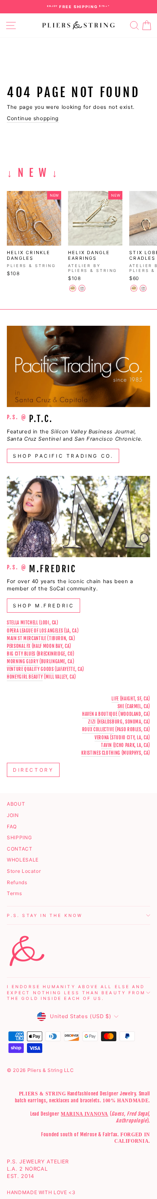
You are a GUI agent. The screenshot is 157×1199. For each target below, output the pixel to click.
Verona (102, 738)
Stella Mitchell (22, 623)
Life (115, 699)
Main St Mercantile (26, 638)
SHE (121, 706)
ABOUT (16, 804)
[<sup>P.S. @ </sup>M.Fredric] (78, 516)
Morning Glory (22, 661)
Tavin (106, 745)
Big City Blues (21, 654)
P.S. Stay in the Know (45, 915)
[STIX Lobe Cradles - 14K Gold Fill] (134, 288)
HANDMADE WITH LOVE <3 (41, 1192)
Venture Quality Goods (30, 669)
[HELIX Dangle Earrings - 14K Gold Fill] (73, 288)
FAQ (12, 826)
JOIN (13, 815)
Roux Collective (98, 729)
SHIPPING (19, 837)
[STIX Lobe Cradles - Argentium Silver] (143, 288)
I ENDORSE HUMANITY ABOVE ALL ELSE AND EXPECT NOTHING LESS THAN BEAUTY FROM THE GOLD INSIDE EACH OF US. (76, 992)
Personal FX (19, 646)
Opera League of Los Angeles (35, 631)
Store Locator (24, 871)
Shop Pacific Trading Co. (63, 456)
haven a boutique (99, 714)
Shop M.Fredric (43, 606)
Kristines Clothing (100, 753)
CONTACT (20, 849)
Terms (14, 893)
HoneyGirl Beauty (25, 677)
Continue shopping (33, 118)
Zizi (92, 722)
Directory (33, 770)
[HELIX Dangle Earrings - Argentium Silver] (82, 288)
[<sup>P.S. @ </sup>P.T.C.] (78, 366)
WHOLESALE (23, 860)
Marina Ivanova (84, 1114)
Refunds (17, 882)
